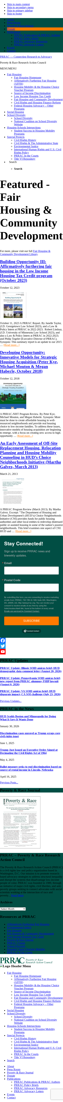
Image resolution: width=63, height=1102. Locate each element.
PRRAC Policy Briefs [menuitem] (26, 1085)
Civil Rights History (25, 140)
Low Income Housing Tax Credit (32, 96)
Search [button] (13, 161)
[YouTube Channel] (31, 651)
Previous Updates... (11, 701)
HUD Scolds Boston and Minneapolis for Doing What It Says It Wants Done (28, 718)
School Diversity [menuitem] (16, 1013)
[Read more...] (11, 345)
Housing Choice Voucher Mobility (26, 949)
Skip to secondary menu (20, 7)
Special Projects (15, 136)
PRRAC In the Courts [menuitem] (26, 1054)
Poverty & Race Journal (20, 939)
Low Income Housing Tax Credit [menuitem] (32, 994)
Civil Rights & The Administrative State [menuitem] (36, 1041)
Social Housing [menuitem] (15, 1010)
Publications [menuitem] (13, 1078)
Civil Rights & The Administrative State (36, 143)
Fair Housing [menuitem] (14, 972)
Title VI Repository (24, 158)
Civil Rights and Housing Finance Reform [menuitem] (37, 1001)
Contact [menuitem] (11, 1097)
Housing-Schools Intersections (24, 127)
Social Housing (15, 111)
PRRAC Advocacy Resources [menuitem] (30, 1088)
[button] (8, 68)
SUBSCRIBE (31, 620)
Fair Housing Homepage (27, 77)
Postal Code (12, 580)
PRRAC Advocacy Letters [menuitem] (29, 1091)
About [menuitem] (10, 1066)
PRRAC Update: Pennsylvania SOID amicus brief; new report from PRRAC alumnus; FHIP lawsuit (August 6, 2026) (30, 681)
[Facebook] (31, 640)
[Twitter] (31, 646)
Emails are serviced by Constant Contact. (22, 611)
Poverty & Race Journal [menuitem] (20, 1072)
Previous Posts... (9, 782)
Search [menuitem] (11, 1060)
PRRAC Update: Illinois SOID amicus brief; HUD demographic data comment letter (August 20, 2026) (30, 670)
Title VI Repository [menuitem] (24, 1057)
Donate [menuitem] (11, 1075)
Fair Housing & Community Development (30, 933)
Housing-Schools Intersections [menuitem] (24, 1026)
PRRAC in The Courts (19, 952)
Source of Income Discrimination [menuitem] (32, 991)
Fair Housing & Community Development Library (25, 253)
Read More (17, 895)
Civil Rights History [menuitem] (25, 1038)
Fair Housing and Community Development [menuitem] (38, 997)
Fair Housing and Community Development (38, 99)
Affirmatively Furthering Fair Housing (28, 924)
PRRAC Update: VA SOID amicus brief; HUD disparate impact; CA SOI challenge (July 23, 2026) (30, 693)
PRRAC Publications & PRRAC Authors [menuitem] (37, 1081)
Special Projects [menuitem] (15, 1035)
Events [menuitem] (11, 1094)
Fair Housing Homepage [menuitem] (27, 976)
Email (8, 563)
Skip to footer (14, 13)
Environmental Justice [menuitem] (26, 1044)
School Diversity (16, 115)
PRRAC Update (16, 943)
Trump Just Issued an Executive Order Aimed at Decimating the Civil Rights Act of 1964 (29, 751)
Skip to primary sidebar (20, 10)
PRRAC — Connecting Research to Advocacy (26, 56)
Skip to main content (18, 4)
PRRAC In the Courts (26, 155)
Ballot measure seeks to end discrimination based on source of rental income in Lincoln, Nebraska (30, 768)
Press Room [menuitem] (13, 1069)
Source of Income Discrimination (32, 93)
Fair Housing (14, 74)
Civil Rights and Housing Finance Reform (37, 102)
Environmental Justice (26, 146)
